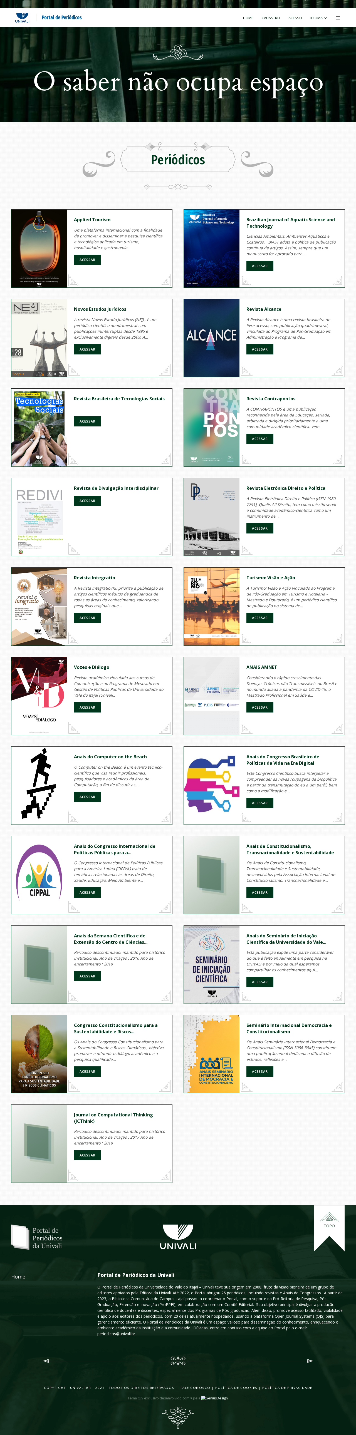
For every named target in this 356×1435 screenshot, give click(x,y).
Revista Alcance (263, 309)
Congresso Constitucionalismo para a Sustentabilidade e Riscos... (116, 1028)
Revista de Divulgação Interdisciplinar (116, 488)
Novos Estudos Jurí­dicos (100, 309)
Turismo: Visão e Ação (270, 578)
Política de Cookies (236, 1388)
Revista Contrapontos (270, 399)
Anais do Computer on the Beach (110, 757)
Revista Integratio (94, 578)
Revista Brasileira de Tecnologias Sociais (119, 399)
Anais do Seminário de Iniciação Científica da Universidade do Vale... (286, 939)
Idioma (316, 17)
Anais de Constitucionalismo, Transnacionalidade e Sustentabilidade (290, 849)
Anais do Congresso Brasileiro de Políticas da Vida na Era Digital (282, 760)
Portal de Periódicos (62, 17)
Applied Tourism (92, 220)
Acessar (87, 259)
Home (248, 17)
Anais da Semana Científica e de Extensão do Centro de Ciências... (110, 939)
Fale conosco (195, 1388)
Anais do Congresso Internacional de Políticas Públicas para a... (114, 849)
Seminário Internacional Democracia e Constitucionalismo (289, 1028)
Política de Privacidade (287, 1388)
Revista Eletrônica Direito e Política (285, 488)
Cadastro (271, 17)
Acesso (295, 17)
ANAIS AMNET (261, 667)
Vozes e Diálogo (91, 667)
